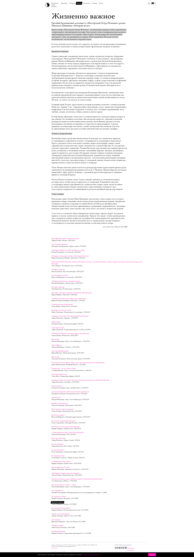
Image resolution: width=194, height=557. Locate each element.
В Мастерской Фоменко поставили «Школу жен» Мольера (70, 333)
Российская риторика (58, 531)
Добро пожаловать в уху (59, 374)
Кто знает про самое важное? (61, 508)
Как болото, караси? (58, 415)
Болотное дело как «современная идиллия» (66, 427)
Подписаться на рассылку (128, 548)
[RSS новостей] (124, 548)
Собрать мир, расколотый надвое (62, 304)
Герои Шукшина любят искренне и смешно (65, 238)
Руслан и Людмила (58, 444)
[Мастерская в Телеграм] (115, 548)
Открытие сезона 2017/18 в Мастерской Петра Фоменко (70, 316)
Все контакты (54, 548)
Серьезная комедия (58, 328)
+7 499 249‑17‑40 (85, 545)
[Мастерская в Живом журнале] (122, 548)
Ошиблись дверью (57, 525)
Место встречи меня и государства (63, 409)
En (155, 3)
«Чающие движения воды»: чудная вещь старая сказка (69, 298)
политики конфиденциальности (91, 554)
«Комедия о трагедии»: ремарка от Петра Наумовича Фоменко (72, 293)
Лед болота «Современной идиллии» (64, 421)
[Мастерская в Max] (120, 548)
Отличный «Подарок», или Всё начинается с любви (68, 250)
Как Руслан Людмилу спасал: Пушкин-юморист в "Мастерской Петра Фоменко (77, 479)
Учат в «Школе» (57, 345)
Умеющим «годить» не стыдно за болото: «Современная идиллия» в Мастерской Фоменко (81, 380)
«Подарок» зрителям (58, 269)
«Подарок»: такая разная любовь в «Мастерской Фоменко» (70, 256)
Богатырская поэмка (58, 456)
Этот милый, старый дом (60, 244)
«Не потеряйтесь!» (58, 490)
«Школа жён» (56, 322)
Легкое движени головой (60, 275)
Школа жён (55, 339)
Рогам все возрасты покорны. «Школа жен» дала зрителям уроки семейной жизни (78, 362)
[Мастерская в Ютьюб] (126, 548)
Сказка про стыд (57, 386)
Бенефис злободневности (60, 403)
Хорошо (152, 554)
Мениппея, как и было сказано (61, 310)
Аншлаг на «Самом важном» (61, 514)
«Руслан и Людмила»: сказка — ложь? (64, 485)
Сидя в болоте (56, 397)
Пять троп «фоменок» (59, 438)
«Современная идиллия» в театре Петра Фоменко (68, 432)
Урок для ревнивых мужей (60, 351)
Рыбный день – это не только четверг (64, 368)
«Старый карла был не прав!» (61, 461)
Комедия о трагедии (58, 287)
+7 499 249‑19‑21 (93, 545)
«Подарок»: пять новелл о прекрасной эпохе (66, 281)
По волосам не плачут (59, 496)
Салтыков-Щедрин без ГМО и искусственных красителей (70, 392)
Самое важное (56, 520)
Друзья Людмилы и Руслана (61, 467)
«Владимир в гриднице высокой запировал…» (66, 473)
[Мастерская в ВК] (118, 548)
